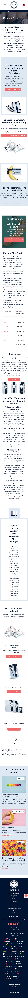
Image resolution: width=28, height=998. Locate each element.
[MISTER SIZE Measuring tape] (14, 632)
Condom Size (14, 685)
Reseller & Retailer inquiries (14, 909)
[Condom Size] (14, 671)
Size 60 (6, 336)
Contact (14, 910)
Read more (5, 805)
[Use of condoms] (14, 817)
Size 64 (6, 340)
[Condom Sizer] (14, 173)
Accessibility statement (14, 984)
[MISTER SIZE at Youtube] (15, 923)
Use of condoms (8, 827)
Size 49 (6, 322)
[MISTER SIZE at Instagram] (12, 923)
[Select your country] (24, 5)
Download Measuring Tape (13, 135)
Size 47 (6, 318)
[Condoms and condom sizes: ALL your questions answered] (14, 848)
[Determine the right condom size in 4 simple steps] (14, 784)
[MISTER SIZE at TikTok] (18, 923)
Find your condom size (14, 893)
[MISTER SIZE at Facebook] (9, 923)
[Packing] (14, 706)
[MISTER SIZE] (14, 884)
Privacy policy (14, 988)
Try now (13, 379)
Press (14, 912)
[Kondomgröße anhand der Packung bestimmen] (14, 388)
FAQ (14, 905)
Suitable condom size (13, 240)
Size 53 (6, 327)
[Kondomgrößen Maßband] (14, 146)
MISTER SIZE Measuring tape (14, 647)
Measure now (12, 89)
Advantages (14, 895)
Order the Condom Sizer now (14, 204)
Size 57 (6, 331)
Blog (14, 907)
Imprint (14, 986)
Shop (14, 897)
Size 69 (6, 345)
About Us (14, 899)
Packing (14, 720)
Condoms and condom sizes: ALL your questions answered (13, 859)
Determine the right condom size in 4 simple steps (12, 795)
